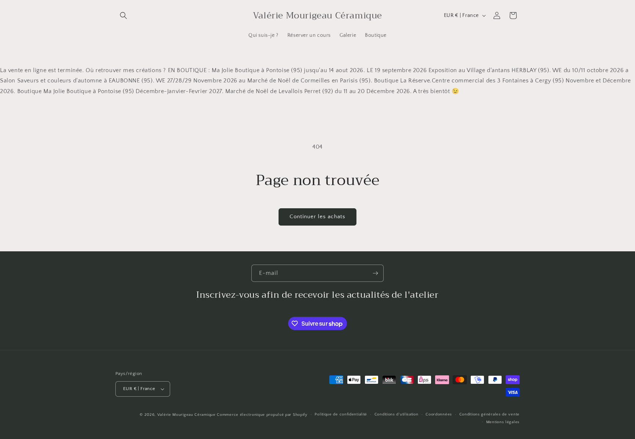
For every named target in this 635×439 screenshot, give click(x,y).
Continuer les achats (317, 216)
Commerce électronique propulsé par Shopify (262, 415)
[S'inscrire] (375, 273)
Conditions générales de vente (489, 414)
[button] (123, 15)
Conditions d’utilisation (396, 414)
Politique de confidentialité (341, 414)
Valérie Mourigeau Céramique (186, 415)
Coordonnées (439, 414)
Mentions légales (503, 422)
